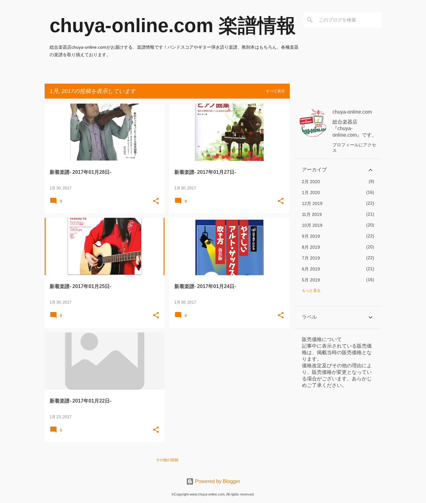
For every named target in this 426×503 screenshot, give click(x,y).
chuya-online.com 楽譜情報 (173, 25)
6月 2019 (311, 268)
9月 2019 (311, 236)
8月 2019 (311, 247)
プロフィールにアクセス (354, 147)
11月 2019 (312, 214)
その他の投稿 (167, 460)
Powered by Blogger (217, 481)
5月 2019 (311, 279)
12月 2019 (312, 203)
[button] (156, 201)
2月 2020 (311, 181)
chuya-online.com (352, 112)
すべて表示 (275, 91)
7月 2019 (311, 258)
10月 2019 (312, 225)
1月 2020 (311, 192)
